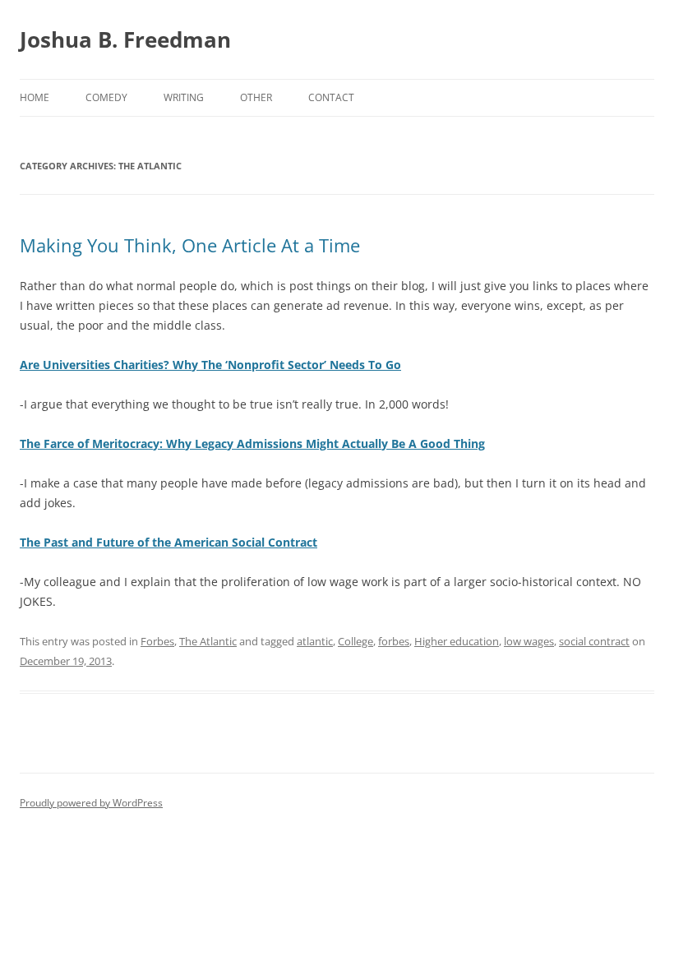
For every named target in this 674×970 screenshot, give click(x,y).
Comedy (106, 97)
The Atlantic (208, 641)
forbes (393, 641)
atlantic (315, 641)
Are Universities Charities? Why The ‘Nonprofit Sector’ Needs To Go (210, 364)
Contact (331, 97)
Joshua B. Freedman (125, 39)
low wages (529, 641)
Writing (184, 97)
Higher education (456, 641)
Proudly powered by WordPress (91, 803)
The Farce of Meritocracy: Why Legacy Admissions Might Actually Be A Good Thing (252, 443)
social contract (594, 641)
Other (256, 97)
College (355, 641)
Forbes (157, 641)
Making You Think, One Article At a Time (190, 245)
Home (34, 97)
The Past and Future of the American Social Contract (168, 542)
